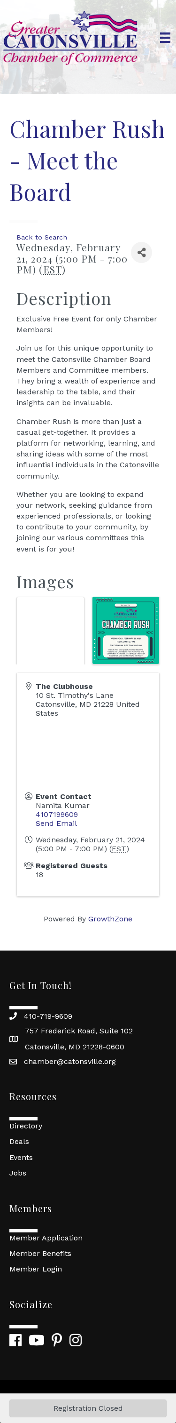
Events (21, 1157)
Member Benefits (40, 1253)
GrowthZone (110, 918)
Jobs (17, 1172)
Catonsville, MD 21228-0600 (74, 1046)
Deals (19, 1141)
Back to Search (41, 237)
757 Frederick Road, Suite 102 (79, 1030)
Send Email (56, 823)
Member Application (46, 1237)
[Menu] (165, 37)
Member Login (35, 1268)
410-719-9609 (48, 1016)
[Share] (141, 252)
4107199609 (57, 814)
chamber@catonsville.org (70, 1061)
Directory (25, 1125)
